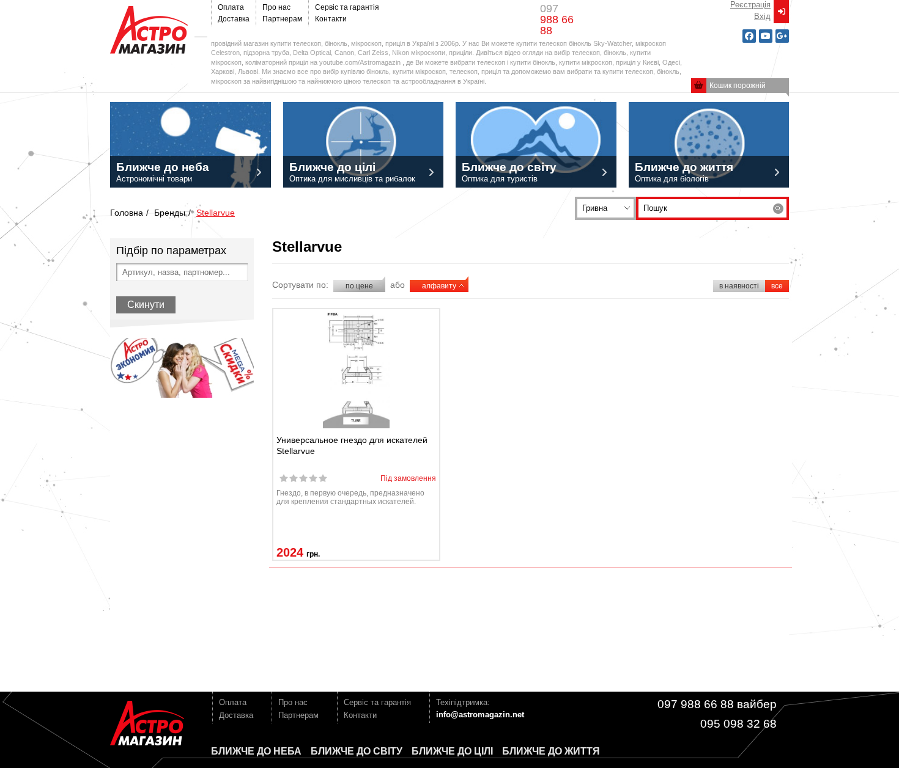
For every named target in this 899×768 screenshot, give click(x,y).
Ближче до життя (551, 751)
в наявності (739, 286)
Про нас (276, 7)
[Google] (782, 36)
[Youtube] (765, 36)
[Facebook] (749, 36)
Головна (126, 213)
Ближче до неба (256, 751)
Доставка (234, 19)
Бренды (169, 213)
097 (557, 19)
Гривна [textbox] (594, 208)
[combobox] (605, 208)
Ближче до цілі (452, 751)
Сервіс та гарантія (347, 7)
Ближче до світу (356, 751)
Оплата (231, 7)
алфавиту (439, 286)
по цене (359, 286)
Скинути (146, 304)
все (777, 286)
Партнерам (282, 19)
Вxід (762, 16)
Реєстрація (750, 4)
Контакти (331, 19)
